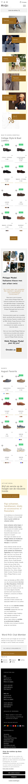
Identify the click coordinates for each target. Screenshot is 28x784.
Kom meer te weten (8, 768)
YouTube (22, 660)
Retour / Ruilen (8, 736)
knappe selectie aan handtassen (13, 538)
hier (19, 350)
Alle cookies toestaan (14, 773)
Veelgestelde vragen (9, 739)
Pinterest (5, 662)
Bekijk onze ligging (8, 681)
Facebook (5, 660)
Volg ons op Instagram (10, 496)
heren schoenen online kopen (12, 525)
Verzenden (6, 734)
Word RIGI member (8, 653)
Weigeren (14, 776)
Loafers (13, 238)
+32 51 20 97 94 (8, 703)
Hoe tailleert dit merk (9, 745)
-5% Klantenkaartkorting (10, 738)
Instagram (13, 660)
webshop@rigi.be (8, 687)
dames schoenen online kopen (13, 527)
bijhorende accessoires (13, 540)
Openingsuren (7, 689)
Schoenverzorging (8, 741)
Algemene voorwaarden (10, 747)
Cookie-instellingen (14, 780)
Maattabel (6, 743)
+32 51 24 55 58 (8, 685)
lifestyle (6, 542)
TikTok (13, 662)
